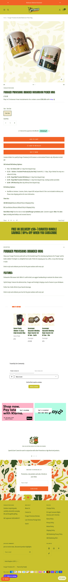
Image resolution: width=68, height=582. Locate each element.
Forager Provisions (9, 88)
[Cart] (63, 10)
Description (7, 247)
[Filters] (12, 377)
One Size (7, 113)
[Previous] (4, 84)
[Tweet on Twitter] (14, 220)
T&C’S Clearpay (43, 410)
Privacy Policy (50, 522)
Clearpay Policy (50, 508)
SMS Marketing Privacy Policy (54, 534)
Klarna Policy (49, 519)
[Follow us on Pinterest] (58, 548)
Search (27, 524)
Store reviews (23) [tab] (39, 371)
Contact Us (28, 512)
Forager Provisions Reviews (32, 516)
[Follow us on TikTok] (48, 553)
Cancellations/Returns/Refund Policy (14, 207)
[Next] (63, 84)
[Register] (30, 552)
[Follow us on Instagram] (53, 548)
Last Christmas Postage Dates (33, 520)
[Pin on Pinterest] (11, 220)
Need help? (61, 220)
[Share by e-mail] (16, 220)
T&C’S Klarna (24, 410)
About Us (27, 508)
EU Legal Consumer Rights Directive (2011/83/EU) (53, 513)
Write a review (34, 386)
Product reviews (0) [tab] (14, 371)
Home (5, 18)
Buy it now (34, 152)
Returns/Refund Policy (14, 203)
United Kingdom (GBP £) (11, 561)
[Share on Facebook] (8, 220)
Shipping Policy (30, 203)
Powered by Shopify (22, 567)
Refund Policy (50, 526)
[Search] (8, 10)
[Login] (60, 10)
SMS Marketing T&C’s (52, 538)
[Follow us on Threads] (48, 548)
